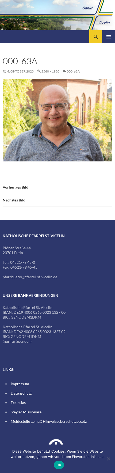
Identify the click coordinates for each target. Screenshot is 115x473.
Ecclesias (18, 402)
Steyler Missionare (26, 412)
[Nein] (108, 458)
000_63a (73, 71)
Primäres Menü (108, 36)
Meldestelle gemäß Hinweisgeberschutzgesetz (49, 421)
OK (59, 465)
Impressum (20, 383)
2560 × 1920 (50, 71)
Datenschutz (21, 393)
